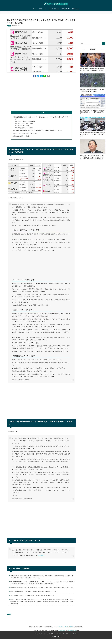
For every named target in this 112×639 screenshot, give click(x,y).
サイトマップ (42, 634)
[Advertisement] (41, 93)
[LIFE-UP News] (56, 4)
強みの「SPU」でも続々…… (25, 125)
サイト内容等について (52, 634)
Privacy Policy (62, 630)
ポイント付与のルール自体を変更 (26, 121)
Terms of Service (72, 630)
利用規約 (72, 626)
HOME (35, 634)
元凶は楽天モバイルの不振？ (25, 128)
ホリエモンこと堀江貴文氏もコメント (26, 133)
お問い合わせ (75, 634)
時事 (9, 25)
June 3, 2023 (41, 555)
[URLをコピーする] (48, 76)
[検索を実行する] (103, 43)
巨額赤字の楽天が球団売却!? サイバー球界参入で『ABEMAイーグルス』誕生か (38, 130)
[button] (34, 76)
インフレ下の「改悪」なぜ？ (25, 123)
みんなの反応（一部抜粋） (23, 136)
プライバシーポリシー (64, 626)
